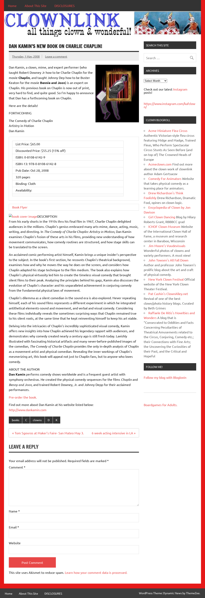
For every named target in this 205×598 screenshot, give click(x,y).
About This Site (35, 6)
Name (14, 511)
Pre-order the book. (23, 397)
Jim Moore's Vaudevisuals (166, 246)
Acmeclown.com (160, 164)
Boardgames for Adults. (160, 405)
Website (15, 542)
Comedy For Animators (164, 178)
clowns (37, 420)
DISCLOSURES (64, 6)
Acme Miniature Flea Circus (167, 131)
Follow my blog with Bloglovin (165, 377)
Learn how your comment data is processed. (96, 572)
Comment (17, 467)
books (15, 420)
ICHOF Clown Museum (164, 226)
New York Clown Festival (166, 279)
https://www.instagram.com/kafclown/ (169, 105)
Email (14, 527)
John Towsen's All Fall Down (168, 260)
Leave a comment (56, 56)
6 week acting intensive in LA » (114, 433)
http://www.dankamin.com (27, 410)
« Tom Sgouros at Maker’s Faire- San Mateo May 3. (48, 433)
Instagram (180, 89)
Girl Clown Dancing (161, 217)
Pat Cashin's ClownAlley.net (168, 294)
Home (12, 6)
